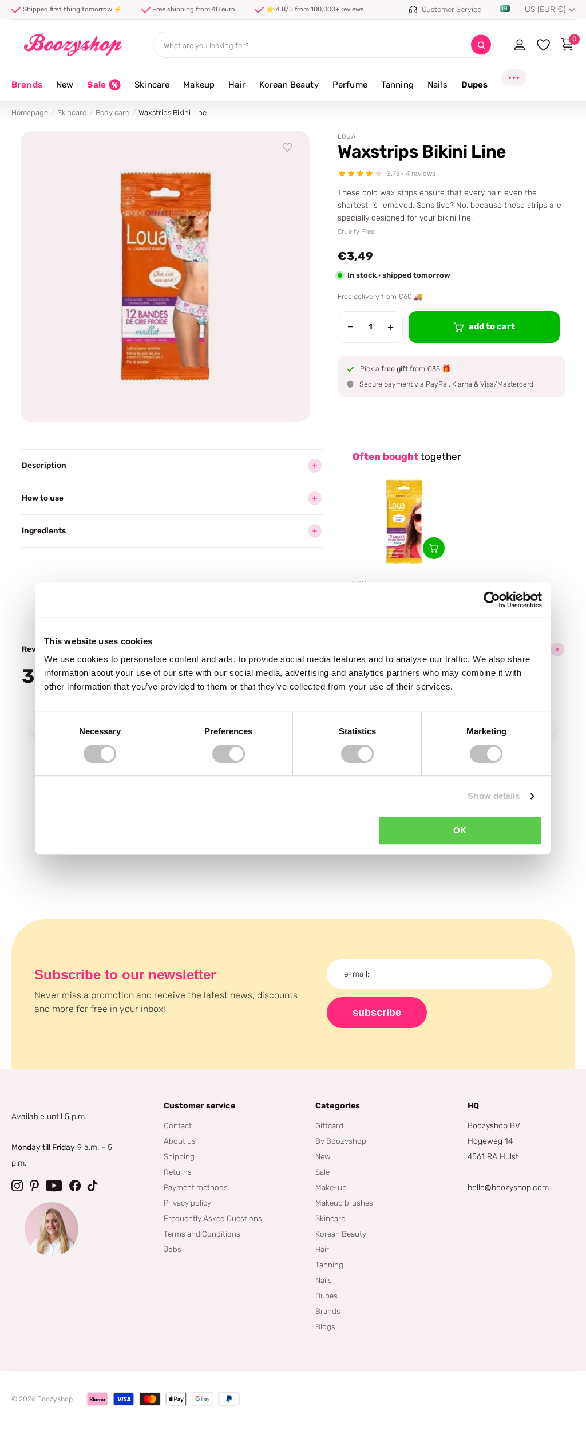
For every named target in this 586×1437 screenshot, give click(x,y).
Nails (323, 1280)
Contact (178, 1125)
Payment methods (196, 1187)
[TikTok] (93, 1185)
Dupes (326, 1295)
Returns (178, 1171)
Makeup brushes (344, 1202)
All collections (64, 91)
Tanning (329, 1264)
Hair (322, 1249)
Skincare (71, 112)
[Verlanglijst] (288, 148)
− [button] (350, 327)
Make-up (331, 1187)
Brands (26, 85)
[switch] (228, 754)
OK (459, 830)
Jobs (172, 1249)
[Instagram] (17, 1185)
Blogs (325, 1326)
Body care (112, 112)
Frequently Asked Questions (213, 1218)
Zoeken (481, 45)
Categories (337, 1106)
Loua (347, 136)
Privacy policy (187, 1202)
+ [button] (390, 327)
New (323, 1156)
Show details (494, 796)
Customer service (199, 1106)
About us (180, 1140)
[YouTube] (54, 1185)
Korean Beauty (340, 1233)
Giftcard (329, 1125)
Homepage (29, 112)
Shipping (179, 1156)
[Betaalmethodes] (97, 1399)
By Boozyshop (340, 1140)
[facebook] (75, 1185)
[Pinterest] (34, 1185)
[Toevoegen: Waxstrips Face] (434, 548)
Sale (322, 1171)
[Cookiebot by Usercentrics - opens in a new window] (492, 599)
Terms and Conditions (202, 1233)
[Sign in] (519, 44)
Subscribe (377, 1012)
